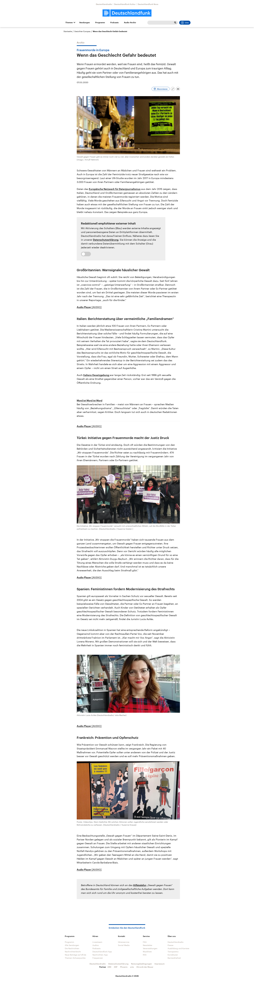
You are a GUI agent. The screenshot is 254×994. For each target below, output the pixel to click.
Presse (170, 945)
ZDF (115, 967)
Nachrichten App (100, 955)
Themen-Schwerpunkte (75, 958)
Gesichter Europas (82, 31)
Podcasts (114, 22)
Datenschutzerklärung (105, 239)
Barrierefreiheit (174, 958)
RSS (144, 955)
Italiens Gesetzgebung (96, 375)
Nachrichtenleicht (73, 951)
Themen (69, 22)
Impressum (160, 964)
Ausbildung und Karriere (178, 948)
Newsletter (147, 945)
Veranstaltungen (150, 948)
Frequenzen (97, 958)
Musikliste (147, 951)
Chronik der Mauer (144, 967)
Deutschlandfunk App (102, 951)
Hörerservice (123, 942)
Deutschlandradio (104, 4)
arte (132, 967)
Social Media (124, 945)
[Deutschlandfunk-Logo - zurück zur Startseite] (127, 13)
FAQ (145, 942)
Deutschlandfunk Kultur (125, 4)
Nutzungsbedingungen (141, 964)
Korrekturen (173, 955)
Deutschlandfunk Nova (148, 4)
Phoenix (124, 967)
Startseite (68, 31)
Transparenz (173, 951)
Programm (100, 22)
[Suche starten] (175, 23)
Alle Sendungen (72, 945)
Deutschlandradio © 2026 (127, 976)
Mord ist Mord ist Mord (89, 400)
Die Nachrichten (72, 948)
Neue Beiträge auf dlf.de (75, 955)
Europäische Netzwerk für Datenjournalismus (114, 189)
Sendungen (84, 22)
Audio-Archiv (130, 22)
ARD (109, 967)
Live (187, 23)
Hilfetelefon (139, 885)
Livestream (97, 942)
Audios (95, 945)
